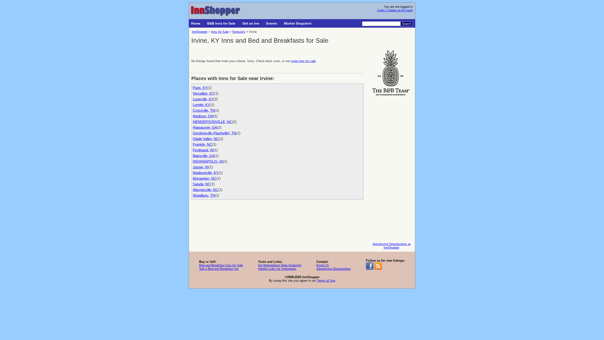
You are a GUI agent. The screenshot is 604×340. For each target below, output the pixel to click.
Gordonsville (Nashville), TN (214, 133)
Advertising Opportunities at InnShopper (392, 245)
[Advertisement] (391, 168)
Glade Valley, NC (206, 139)
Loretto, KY (201, 105)
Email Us (322, 265)
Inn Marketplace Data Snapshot (279, 265)
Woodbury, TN (204, 195)
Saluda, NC (201, 184)
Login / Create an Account (395, 10)
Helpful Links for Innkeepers (277, 269)
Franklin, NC (202, 144)
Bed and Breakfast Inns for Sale (221, 265)
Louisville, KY (203, 99)
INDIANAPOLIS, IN (208, 161)
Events (271, 23)
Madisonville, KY (205, 173)
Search (406, 24)
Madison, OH (203, 116)
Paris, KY (200, 88)
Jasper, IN (201, 167)
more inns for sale (303, 61)
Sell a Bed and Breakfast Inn (219, 269)
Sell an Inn (250, 23)
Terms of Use (326, 280)
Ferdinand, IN (203, 150)
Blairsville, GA (203, 156)
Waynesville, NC (205, 190)
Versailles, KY (203, 93)
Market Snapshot (297, 23)
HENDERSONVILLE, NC (212, 122)
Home (195, 23)
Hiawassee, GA (205, 127)
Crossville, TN (204, 110)
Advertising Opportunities (333, 269)
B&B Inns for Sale (221, 23)
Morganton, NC (204, 178)
